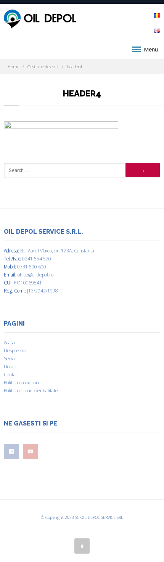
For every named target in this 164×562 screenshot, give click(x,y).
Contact (11, 374)
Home (13, 66)
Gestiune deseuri (42, 66)
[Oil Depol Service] (40, 19)
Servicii (11, 358)
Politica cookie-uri (21, 382)
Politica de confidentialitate (31, 390)
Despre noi (15, 350)
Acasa (9, 342)
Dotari (10, 366)
